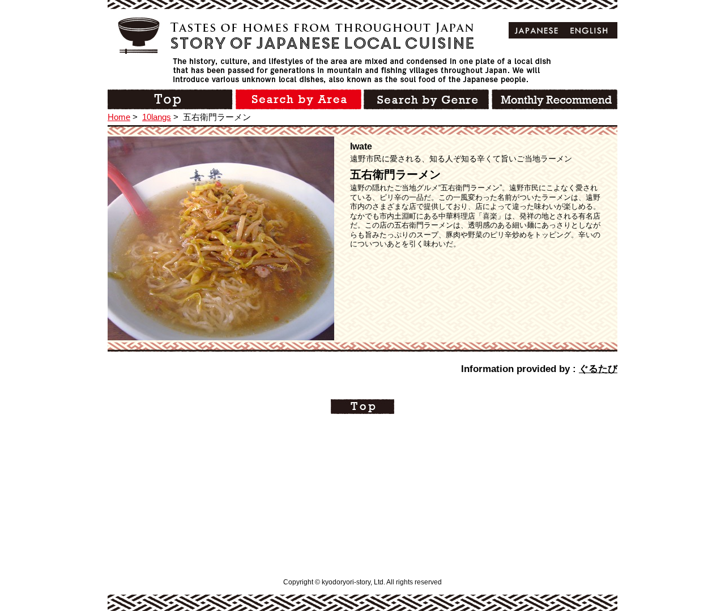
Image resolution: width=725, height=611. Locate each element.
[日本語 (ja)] (536, 30)
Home (119, 117)
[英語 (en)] (589, 30)
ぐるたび (598, 369)
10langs (156, 117)
